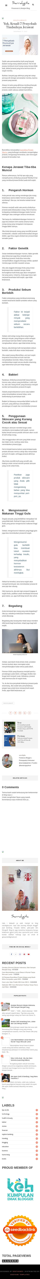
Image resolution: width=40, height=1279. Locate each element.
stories (4, 1126)
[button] (6, 5)
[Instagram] (20, 954)
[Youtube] (28, 954)
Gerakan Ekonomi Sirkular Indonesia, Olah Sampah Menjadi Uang (23, 1006)
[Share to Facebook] (10, 713)
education (5, 1146)
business (5, 1151)
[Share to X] (15, 713)
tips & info (5, 1110)
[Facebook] (11, 954)
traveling (5, 1138)
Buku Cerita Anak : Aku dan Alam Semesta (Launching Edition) (21, 1059)
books (4, 1159)
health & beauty (20, 20)
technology (5, 1114)
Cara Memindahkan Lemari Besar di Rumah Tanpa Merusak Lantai (23, 1041)
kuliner (4, 1122)
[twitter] (16, 954)
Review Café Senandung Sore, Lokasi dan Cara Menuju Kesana (23, 1022)
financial (4, 1130)
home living (6, 1155)
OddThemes (18, 1271)
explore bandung (7, 1134)
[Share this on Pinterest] (20, 713)
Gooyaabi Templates (20, 1274)
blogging (5, 1142)
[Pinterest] (24, 954)
